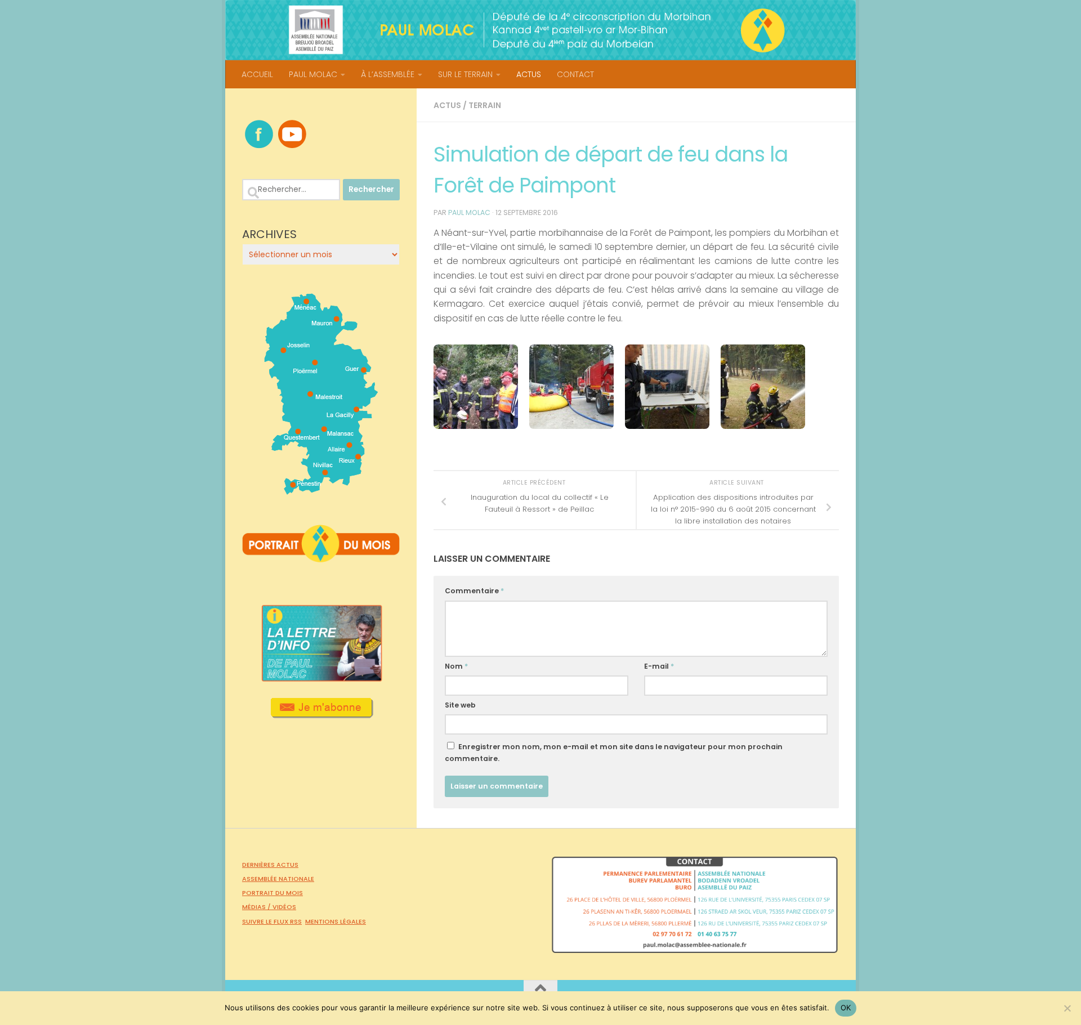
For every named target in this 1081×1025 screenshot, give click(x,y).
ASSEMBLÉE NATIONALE (278, 878)
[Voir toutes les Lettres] (321, 678)
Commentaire (474, 591)
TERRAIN (484, 105)
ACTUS (528, 74)
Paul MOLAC (469, 212)
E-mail (659, 666)
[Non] (1067, 1008)
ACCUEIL (257, 74)
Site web (460, 705)
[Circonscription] (321, 490)
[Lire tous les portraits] (321, 558)
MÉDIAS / (257, 906)
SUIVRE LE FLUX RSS (272, 921)
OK (846, 1007)
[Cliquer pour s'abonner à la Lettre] (321, 714)
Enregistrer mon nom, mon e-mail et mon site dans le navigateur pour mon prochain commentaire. (614, 752)
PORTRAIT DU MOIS (272, 892)
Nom (456, 666)
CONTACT (575, 74)
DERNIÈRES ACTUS (270, 864)
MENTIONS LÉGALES (335, 921)
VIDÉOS (284, 906)
